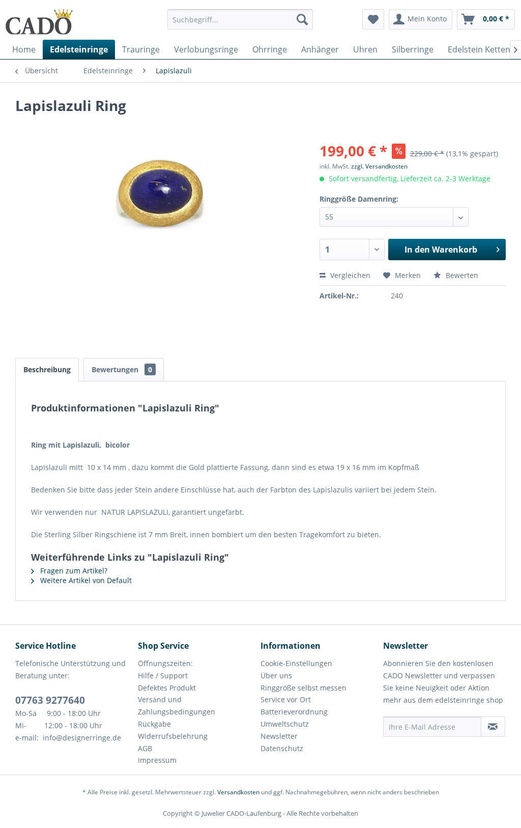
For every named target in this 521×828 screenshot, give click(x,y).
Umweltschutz (284, 724)
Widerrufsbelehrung (173, 736)
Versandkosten (238, 792)
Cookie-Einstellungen (296, 663)
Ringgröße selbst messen (303, 688)
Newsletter (279, 736)
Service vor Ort (285, 699)
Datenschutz (281, 748)
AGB (145, 748)
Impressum (157, 760)
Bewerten (461, 275)
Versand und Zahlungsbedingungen (176, 705)
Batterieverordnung (294, 711)
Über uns (276, 675)
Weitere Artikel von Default (85, 580)
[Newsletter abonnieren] (493, 726)
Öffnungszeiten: (165, 663)
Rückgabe (154, 724)
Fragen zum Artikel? (72, 570)
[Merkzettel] (373, 19)
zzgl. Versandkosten (379, 166)
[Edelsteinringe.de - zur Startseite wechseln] (39, 22)
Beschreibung (47, 369)
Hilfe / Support (163, 675)
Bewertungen (122, 369)
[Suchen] (302, 19)
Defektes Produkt (167, 688)
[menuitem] (240, 24)
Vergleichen (349, 275)
